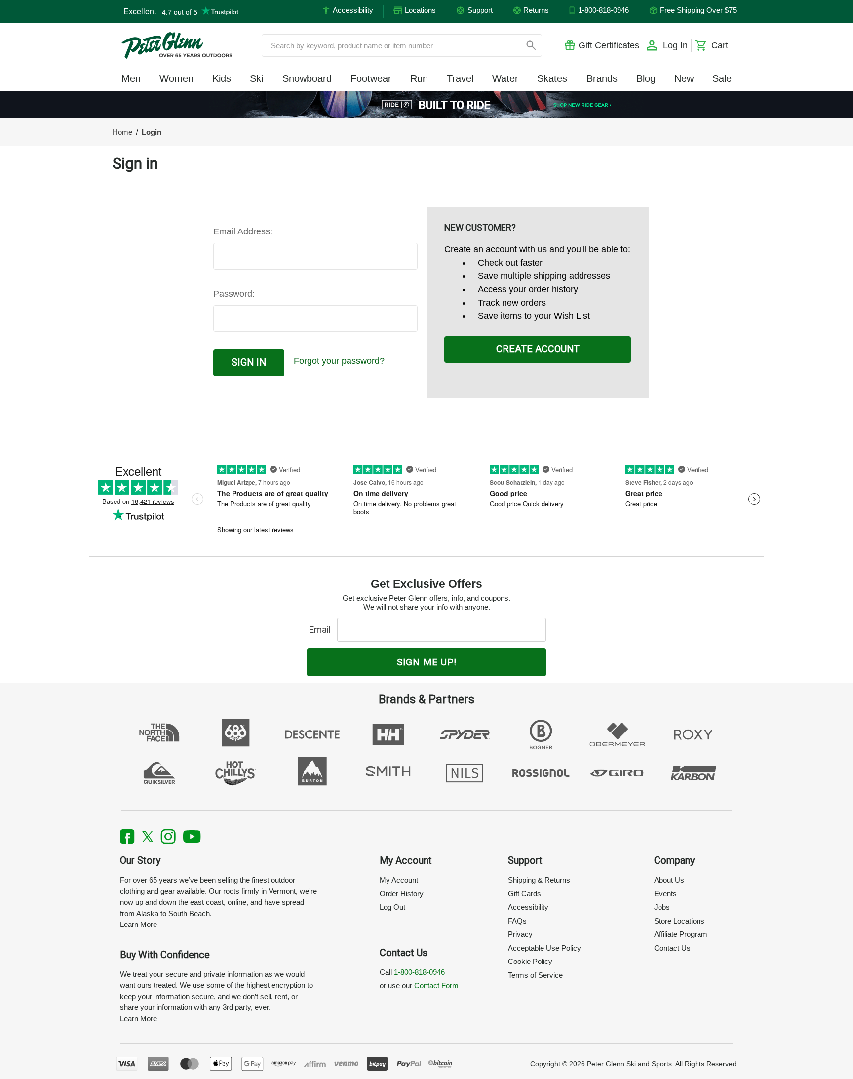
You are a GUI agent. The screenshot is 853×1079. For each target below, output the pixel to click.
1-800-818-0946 (419, 972)
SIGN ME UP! (427, 662)
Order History (402, 893)
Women (176, 78)
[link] (427, 104)
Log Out (392, 907)
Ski (256, 78)
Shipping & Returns (539, 880)
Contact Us (672, 948)
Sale (722, 78)
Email (322, 629)
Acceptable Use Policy (544, 948)
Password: (234, 294)
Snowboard (307, 78)
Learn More (138, 924)
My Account (399, 880)
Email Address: (242, 231)
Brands (602, 78)
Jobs (662, 907)
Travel (460, 78)
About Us (669, 880)
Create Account (538, 349)
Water (505, 78)
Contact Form (436, 985)
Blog (646, 78)
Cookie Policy (530, 961)
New (684, 78)
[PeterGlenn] (176, 45)
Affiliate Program (680, 934)
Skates (552, 78)
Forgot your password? (339, 361)
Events (665, 893)
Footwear (370, 78)
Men (131, 78)
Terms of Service (535, 975)
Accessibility (528, 907)
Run (419, 78)
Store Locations (679, 921)
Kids (221, 78)
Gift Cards (524, 893)
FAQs (517, 921)
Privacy (520, 934)
